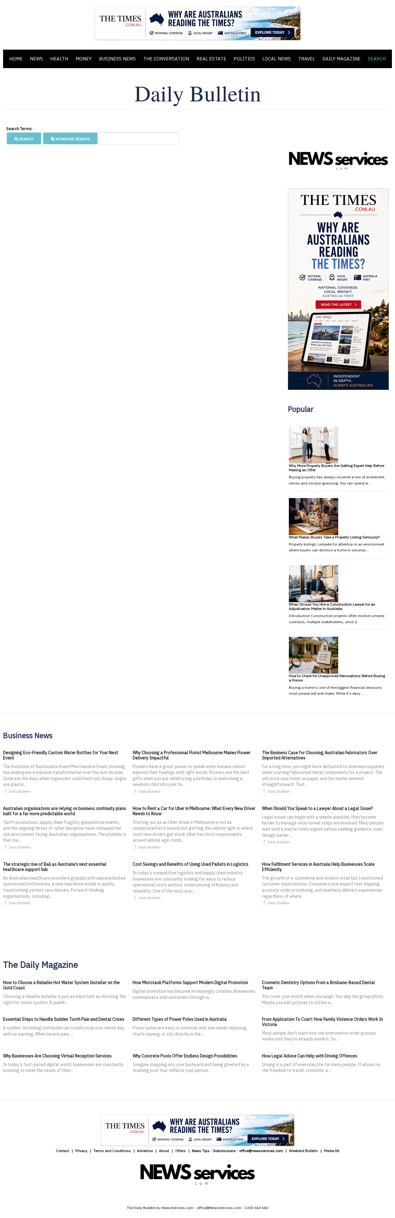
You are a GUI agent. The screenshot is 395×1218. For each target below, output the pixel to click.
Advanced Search (72, 139)
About (164, 1150)
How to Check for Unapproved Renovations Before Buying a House (337, 677)
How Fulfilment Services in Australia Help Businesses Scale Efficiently (318, 866)
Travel (306, 59)
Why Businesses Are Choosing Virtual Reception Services (57, 1056)
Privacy (81, 1150)
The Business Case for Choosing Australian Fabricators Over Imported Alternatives (319, 755)
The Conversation (166, 59)
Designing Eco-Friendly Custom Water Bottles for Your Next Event (60, 755)
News (36, 59)
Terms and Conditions (112, 1150)
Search (377, 59)
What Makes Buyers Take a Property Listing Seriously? (334, 537)
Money (84, 59)
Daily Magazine (341, 59)
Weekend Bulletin (303, 1150)
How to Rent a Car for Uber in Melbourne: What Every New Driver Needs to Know (194, 811)
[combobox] (139, 139)
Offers (180, 1150)
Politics (244, 59)
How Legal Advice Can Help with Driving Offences (309, 1056)
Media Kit (331, 1150)
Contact (62, 1150)
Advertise (145, 1150)
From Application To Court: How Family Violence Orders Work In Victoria (322, 1021)
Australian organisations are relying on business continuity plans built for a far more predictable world (64, 811)
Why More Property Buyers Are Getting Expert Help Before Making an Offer (336, 467)
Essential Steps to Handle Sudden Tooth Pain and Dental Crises (63, 1019)
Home (16, 59)
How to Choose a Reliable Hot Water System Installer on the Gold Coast (61, 985)
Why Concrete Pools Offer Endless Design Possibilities (185, 1056)
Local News (276, 59)
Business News (117, 59)
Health (59, 59)
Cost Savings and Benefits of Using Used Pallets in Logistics (190, 864)
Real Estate (211, 59)
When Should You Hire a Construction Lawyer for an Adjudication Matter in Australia (332, 606)
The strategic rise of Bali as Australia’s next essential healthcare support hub (54, 866)
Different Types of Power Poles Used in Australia (180, 1019)
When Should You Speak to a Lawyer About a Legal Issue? (317, 808)
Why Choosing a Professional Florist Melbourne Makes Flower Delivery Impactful (192, 755)
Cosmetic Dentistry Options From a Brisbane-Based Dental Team (318, 985)
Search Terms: (19, 128)
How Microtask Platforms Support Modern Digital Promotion (190, 982)
